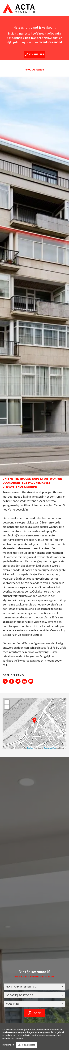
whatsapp (5, 681)
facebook (11, 681)
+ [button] (7, 702)
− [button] (7, 707)
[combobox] (34, 987)
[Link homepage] (19, 8)
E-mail (30, 681)
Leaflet (30, 747)
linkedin (24, 681)
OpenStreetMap (49, 747)
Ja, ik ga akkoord (26, 1044)
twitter (18, 681)
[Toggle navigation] (64, 8)
